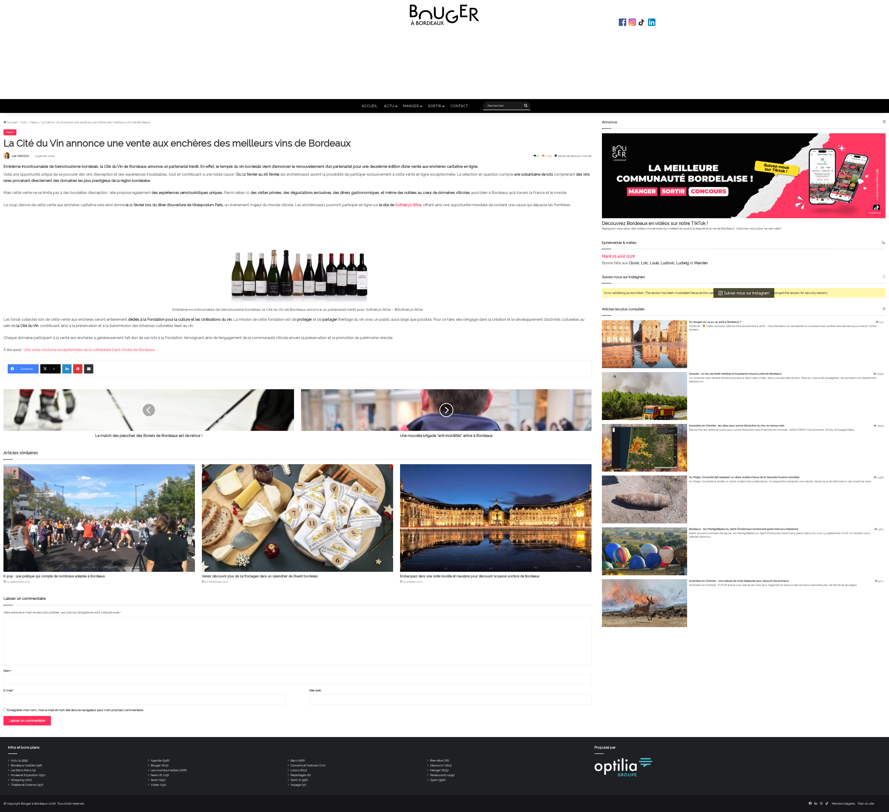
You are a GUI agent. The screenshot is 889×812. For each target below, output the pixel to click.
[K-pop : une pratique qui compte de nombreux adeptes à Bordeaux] (99, 518)
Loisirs (295, 770)
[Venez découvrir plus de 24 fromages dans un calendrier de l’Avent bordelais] (297, 518)
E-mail (8, 690)
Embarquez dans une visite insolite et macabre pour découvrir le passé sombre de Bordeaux (469, 576)
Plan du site (866, 803)
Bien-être (436, 760)
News (34, 122)
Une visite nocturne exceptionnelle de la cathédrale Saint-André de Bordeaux (89, 350)
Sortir (434, 106)
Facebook (622, 22)
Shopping (17, 780)
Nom (7, 670)
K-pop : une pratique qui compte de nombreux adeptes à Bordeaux (54, 576)
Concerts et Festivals (305, 765)
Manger (411, 106)
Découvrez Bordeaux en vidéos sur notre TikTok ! (655, 223)
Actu (389, 106)
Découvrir (437, 765)
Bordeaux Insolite (23, 765)
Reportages (298, 775)
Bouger (156, 765)
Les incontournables (164, 770)
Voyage (296, 785)
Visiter (155, 785)
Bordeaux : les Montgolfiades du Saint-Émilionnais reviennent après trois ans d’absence (743, 529)
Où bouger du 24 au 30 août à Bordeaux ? (715, 322)
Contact (459, 106)
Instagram (632, 22)
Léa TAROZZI (20, 156)
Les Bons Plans (21, 770)
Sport (434, 780)
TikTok (642, 22)
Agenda (156, 760)
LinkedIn (651, 22)
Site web (315, 690)
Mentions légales (843, 803)
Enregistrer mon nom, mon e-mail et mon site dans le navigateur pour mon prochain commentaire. (75, 710)
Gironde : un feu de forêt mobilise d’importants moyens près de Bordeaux (735, 373)
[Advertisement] (444, 62)
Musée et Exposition (24, 775)
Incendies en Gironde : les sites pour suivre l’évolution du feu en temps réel (736, 425)
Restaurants (438, 775)
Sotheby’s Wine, (409, 205)
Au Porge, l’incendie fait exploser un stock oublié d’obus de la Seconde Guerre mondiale (744, 477)
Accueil (370, 106)
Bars (294, 760)
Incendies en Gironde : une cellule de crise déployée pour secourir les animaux (739, 580)
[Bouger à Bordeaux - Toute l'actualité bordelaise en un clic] (444, 15)
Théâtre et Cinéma (23, 785)
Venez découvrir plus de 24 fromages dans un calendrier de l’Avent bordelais (260, 576)
